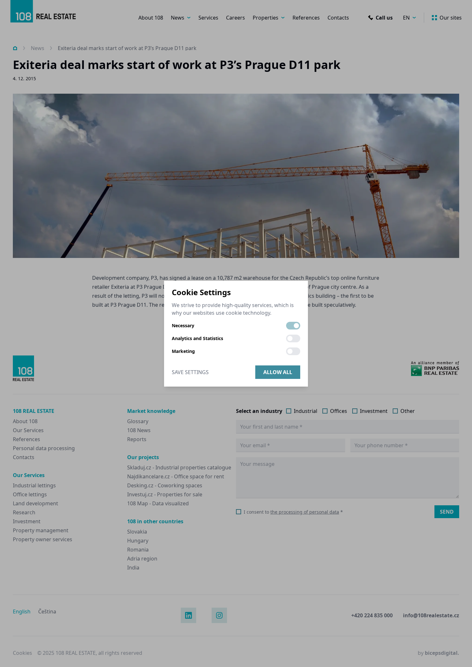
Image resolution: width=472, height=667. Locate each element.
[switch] (293, 325)
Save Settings (190, 372)
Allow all (277, 372)
